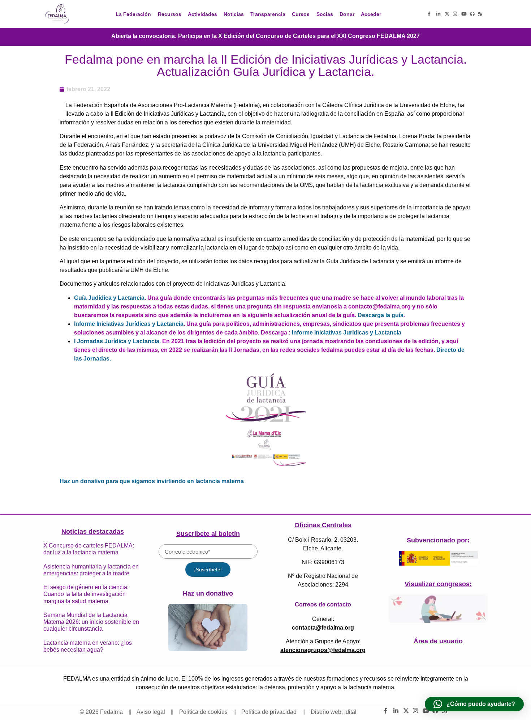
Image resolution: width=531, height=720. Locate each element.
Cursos (301, 14)
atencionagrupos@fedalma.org (323, 650)
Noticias (234, 14)
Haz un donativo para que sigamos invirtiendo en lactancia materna (152, 481)
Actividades (202, 14)
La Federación (133, 14)
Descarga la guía (380, 315)
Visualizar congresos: (438, 584)
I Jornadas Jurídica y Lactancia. (117, 341)
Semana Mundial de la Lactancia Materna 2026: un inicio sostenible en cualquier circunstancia (91, 622)
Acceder (371, 14)
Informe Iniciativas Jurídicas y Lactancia (129, 324)
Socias (324, 14)
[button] (474, 704)
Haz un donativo (208, 593)
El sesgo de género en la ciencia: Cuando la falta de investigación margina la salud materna (86, 594)
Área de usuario (438, 641)
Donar (347, 14)
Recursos (169, 14)
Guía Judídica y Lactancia (109, 298)
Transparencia (267, 14)
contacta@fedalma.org (323, 628)
